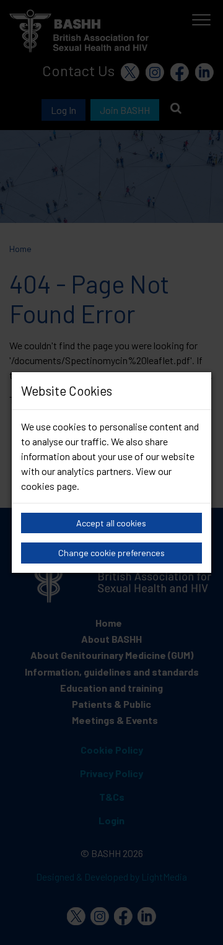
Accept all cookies (111, 523)
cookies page (49, 486)
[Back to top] (198, 920)
